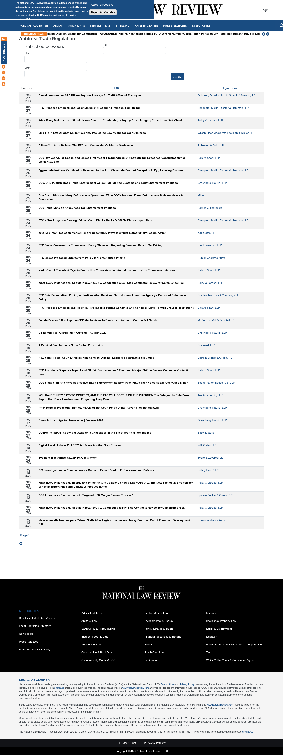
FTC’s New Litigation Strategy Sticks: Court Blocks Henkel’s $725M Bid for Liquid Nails (96, 220)
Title (105, 45)
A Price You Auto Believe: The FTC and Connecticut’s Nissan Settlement (86, 145)
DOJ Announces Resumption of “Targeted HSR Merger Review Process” (86, 495)
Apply (177, 76)
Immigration (151, 660)
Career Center (146, 25)
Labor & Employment (219, 628)
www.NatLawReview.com (135, 688)
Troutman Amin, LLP (210, 395)
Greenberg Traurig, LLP (212, 182)
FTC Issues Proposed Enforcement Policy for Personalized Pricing (82, 257)
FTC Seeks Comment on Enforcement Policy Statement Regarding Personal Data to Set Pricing (100, 245)
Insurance (212, 612)
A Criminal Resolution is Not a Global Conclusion (71, 345)
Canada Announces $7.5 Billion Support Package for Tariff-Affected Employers (90, 95)
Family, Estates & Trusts (158, 628)
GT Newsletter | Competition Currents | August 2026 (72, 332)
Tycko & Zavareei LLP (211, 457)
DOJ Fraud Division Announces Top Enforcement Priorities (77, 207)
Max (27, 67)
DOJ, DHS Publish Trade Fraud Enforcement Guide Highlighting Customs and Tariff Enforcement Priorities (108, 182)
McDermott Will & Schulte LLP (216, 320)
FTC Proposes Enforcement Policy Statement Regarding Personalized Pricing (89, 107)
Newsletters (100, 25)
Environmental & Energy (158, 620)
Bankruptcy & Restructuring (98, 628)
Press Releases (28, 641)
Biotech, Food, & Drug (94, 636)
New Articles (4, 52)
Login (265, 10)
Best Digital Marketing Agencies (38, 617)
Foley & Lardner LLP (210, 120)
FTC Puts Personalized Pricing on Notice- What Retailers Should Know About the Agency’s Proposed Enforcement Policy (113, 297)
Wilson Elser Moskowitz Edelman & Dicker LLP (226, 132)
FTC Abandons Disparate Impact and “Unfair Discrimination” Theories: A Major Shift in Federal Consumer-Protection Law (115, 372)
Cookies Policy (24, 19)
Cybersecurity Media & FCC (98, 660)
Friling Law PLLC (208, 470)
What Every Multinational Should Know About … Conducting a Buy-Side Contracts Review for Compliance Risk (112, 507)
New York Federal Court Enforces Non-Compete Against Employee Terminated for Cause (96, 357)
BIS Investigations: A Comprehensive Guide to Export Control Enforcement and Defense (96, 470)
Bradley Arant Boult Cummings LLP (219, 295)
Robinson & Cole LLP (211, 145)
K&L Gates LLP (207, 232)
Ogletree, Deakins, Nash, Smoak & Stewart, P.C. (227, 95)
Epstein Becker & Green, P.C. (215, 357)
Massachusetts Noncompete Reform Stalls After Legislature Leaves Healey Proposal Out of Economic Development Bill (114, 522)
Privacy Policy (187, 684)
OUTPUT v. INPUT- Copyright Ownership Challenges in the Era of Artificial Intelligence (95, 432)
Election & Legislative (157, 612)
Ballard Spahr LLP (209, 157)
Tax (208, 652)
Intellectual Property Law (221, 620)
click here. (247, 731)
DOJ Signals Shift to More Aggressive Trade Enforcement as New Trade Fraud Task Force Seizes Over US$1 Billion (113, 382)
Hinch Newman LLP (210, 245)
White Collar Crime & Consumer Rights (230, 660)
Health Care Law (154, 652)
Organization (230, 88)
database (59, 688)
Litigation (211, 636)
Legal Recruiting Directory (35, 625)
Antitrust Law (89, 620)
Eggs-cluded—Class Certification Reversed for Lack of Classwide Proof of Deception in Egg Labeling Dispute (111, 170)
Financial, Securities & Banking (162, 636)
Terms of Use (168, 684)
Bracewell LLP (206, 345)
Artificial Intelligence (93, 612)
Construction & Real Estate (97, 652)
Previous (264, 34)
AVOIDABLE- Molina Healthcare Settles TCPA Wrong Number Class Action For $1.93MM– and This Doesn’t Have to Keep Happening (152, 33)
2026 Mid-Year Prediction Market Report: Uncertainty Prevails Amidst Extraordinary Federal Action (103, 232)
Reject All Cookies (103, 12)
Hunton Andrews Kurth (211, 257)
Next (268, 34)
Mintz (201, 195)
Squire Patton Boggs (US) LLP (216, 382)
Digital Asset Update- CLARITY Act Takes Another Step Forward (80, 445)
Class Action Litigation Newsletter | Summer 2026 (71, 420)
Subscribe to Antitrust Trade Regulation (21, 543)
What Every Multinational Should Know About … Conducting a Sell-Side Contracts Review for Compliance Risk (111, 282)
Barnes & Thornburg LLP (213, 207)
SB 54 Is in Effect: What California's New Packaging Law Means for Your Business (92, 132)
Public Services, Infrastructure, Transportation (234, 644)
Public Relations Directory (34, 649)
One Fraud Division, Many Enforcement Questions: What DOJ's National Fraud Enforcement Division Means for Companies (112, 197)
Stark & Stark (206, 432)
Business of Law (91, 644)
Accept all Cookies (102, 4)
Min (26, 53)
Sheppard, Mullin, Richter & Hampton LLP (223, 107)
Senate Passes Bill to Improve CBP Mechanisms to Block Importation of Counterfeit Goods (98, 320)
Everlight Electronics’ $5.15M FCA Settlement (68, 457)
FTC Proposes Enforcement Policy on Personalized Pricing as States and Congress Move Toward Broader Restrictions (116, 307)
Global (148, 644)
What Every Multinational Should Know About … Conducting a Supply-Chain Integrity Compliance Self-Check (111, 120)
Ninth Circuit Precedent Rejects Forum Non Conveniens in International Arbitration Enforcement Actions (107, 270)
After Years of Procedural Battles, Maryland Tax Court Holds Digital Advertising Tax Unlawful (99, 407)
